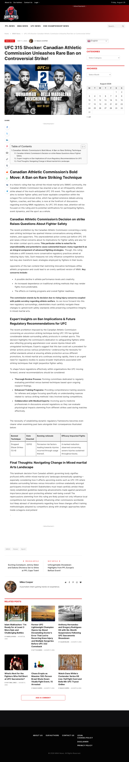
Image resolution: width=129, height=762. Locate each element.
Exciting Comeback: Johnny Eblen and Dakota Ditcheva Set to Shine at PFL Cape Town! (23, 568)
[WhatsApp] (7, 178)
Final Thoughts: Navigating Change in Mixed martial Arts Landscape (43, 161)
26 (100, 108)
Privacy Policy (84, 745)
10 (89, 100)
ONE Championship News (56, 26)
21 (111, 104)
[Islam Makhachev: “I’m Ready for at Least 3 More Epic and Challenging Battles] (16, 613)
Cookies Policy (85, 738)
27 (105, 108)
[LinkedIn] (7, 139)
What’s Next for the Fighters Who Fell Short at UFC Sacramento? (16, 676)
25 (95, 108)
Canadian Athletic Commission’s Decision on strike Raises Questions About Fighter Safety (49, 154)
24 (89, 108)
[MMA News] (11, 13)
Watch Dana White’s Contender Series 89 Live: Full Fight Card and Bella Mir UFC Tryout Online (70, 679)
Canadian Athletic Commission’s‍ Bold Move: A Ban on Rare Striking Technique (47, 150)
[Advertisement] (79, 13)
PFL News (10, 26)
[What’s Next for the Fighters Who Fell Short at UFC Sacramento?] (16, 662)
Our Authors (17, 2)
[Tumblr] (7, 165)
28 (111, 108)
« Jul (89, 117)
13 (105, 100)
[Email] (7, 152)
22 (116, 104)
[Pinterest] (7, 146)
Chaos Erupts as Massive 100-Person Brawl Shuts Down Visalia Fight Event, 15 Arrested (42, 679)
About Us (8, 2)
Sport (23, 549)
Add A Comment (43, 698)
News (15, 549)
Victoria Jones (11, 682)
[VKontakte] (7, 184)
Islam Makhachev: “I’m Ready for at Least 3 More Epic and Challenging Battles (15, 628)
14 (111, 100)
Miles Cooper (42, 41)
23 (122, 104)
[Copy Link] (7, 159)
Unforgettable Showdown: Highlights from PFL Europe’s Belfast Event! (61, 568)
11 (95, 100)
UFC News (36, 26)
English (94, 41)
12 (100, 100)
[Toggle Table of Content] (82, 147)
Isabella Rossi (11, 636)
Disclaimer (82, 742)
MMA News (22, 26)
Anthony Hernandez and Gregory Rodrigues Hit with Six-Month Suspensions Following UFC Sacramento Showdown (69, 631)
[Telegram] (7, 191)
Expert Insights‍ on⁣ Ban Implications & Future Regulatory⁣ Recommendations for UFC (49, 158)
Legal (36, 2)
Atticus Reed (37, 650)
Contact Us (28, 2)
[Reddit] (7, 171)
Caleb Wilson (64, 642)
